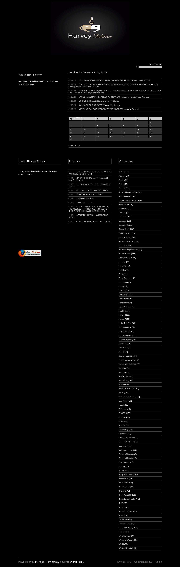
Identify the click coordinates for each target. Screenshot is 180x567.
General (116, 105)
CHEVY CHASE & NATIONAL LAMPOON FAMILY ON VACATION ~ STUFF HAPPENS (114, 84)
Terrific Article (124, 483)
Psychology (123, 429)
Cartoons (123, 217)
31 (84, 140)
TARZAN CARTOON (80, 199)
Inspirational (124, 331)
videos (121, 532)
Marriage (122, 368)
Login (159, 561)
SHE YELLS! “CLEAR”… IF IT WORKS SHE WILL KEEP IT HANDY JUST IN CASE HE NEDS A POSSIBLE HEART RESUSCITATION (88, 209)
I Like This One (125, 323)
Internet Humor (125, 339)
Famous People (125, 258)
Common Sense (125, 225)
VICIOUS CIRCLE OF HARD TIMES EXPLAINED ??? (101, 109)
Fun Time (123, 282)
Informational (124, 327)
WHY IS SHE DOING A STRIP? (92, 105)
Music (121, 384)
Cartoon (122, 213)
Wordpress (76, 561)
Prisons (122, 425)
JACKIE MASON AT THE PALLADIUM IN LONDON (100, 97)
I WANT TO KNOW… (81, 203)
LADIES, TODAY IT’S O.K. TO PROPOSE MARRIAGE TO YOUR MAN (89, 173)
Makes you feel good (127, 364)
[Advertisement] (50, 217)
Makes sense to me (127, 360)
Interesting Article (126, 335)
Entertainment (125, 254)
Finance (122, 262)
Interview (122, 344)
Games (122, 290)
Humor (147, 80)
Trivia (121, 515)
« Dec (70, 145)
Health (121, 311)
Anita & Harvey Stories (113, 80)
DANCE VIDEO (125, 233)
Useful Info (123, 519)
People (122, 405)
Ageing (122, 180)
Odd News (123, 401)
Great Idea (123, 303)
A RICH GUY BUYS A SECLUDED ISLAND (89, 221)
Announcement (125, 196)
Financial (122, 266)
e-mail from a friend (127, 241)
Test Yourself (124, 487)
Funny (121, 286)
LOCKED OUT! (85, 101)
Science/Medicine (126, 442)
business (122, 209)
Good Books (124, 299)
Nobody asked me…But (129, 397)
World (121, 544)
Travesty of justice (126, 511)
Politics (122, 417)
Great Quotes (124, 307)
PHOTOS (123, 413)
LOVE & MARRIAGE (87, 80)
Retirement (123, 434)
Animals (122, 188)
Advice (121, 176)
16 (71, 133)
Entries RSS (124, 561)
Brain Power (124, 204)
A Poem (122, 172)
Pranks (122, 421)
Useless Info (124, 524)
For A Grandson (125, 278)
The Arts (122, 491)
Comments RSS (143, 561)
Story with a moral (126, 474)
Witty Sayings (124, 536)
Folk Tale (86, 93)
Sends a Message (126, 458)
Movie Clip (80, 87)
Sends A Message (126, 454)
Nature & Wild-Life (126, 389)
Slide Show (123, 462)
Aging (121, 184)
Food (121, 274)
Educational (124, 245)
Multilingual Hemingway (45, 561)
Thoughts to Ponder (127, 499)
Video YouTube (92, 87)
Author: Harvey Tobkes (133, 80)
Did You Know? (125, 237)
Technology (123, 479)
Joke (121, 352)
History (122, 315)
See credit (123, 446)
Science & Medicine (127, 438)
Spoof (121, 466)
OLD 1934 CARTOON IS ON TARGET (88, 190)
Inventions (123, 348)
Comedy (71, 87)
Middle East (124, 376)
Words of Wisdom (126, 540)
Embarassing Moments (128, 249)
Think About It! (125, 495)
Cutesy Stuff (124, 229)
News (121, 393)
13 (124, 129)
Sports (121, 470)
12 (111, 129)
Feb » (77, 145)
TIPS (121, 503)
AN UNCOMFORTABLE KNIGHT (85, 194)
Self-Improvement (126, 450)
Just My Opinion (125, 356)
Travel (121, 507)
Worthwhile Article (126, 548)
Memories (123, 372)
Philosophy (123, 409)
